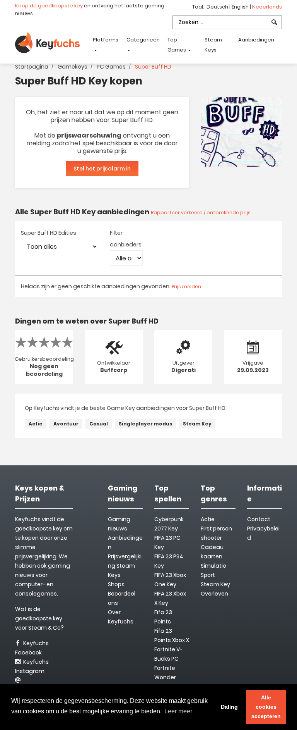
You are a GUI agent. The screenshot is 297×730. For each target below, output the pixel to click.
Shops (116, 584)
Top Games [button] (177, 44)
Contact (258, 519)
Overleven (214, 593)
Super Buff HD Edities (48, 233)
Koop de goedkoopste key (49, 5)
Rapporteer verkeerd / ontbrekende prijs (201, 212)
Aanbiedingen (256, 39)
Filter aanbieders (126, 238)
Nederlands (267, 6)
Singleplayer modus (145, 423)
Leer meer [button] (178, 711)
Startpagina (31, 67)
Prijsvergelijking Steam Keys (125, 566)
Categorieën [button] (143, 39)
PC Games (111, 67)
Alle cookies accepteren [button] (266, 706)
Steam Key (197, 423)
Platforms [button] (105, 39)
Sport (208, 575)
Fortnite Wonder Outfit (165, 677)
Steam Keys (213, 44)
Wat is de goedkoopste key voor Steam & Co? (39, 618)
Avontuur (66, 423)
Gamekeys (72, 67)
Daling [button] (229, 707)
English (241, 6)
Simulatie (213, 566)
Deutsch (218, 6)
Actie (36, 423)
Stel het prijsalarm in (102, 168)
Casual (98, 423)
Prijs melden (186, 286)
